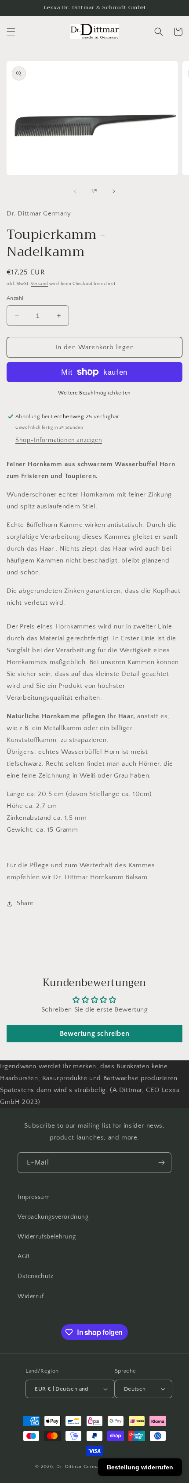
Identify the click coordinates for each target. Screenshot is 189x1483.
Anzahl (15, 298)
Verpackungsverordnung (53, 1216)
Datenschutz (36, 1276)
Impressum (34, 1197)
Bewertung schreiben (94, 1033)
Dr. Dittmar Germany (80, 1466)
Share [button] (25, 903)
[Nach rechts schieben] (114, 191)
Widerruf (31, 1296)
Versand (39, 283)
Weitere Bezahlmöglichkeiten (94, 393)
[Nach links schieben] (75, 191)
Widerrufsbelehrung (47, 1236)
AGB (24, 1256)
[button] (11, 31)
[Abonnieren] (161, 1162)
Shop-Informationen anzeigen (58, 440)
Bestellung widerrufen (140, 1467)
